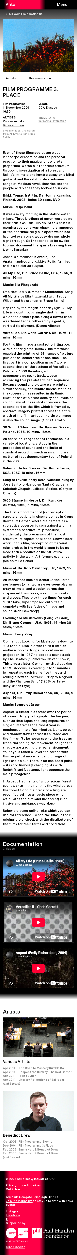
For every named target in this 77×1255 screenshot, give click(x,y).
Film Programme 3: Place (36, 1145)
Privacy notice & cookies (23, 1185)
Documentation (40, 78)
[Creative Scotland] (17, 1235)
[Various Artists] (38, 1037)
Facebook (13, 1215)
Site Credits (15, 1247)
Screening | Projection (52, 121)
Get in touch (14, 1189)
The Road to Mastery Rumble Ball (42, 1068)
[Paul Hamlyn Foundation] (53, 1233)
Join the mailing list (19, 1201)
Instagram (13, 1211)
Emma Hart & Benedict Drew (38, 1149)
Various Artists (13, 121)
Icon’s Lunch (27, 1075)
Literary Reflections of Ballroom (41, 1079)
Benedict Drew (13, 125)
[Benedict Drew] (38, 1111)
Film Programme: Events (35, 1141)
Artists (11, 78)
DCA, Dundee (47, 107)
